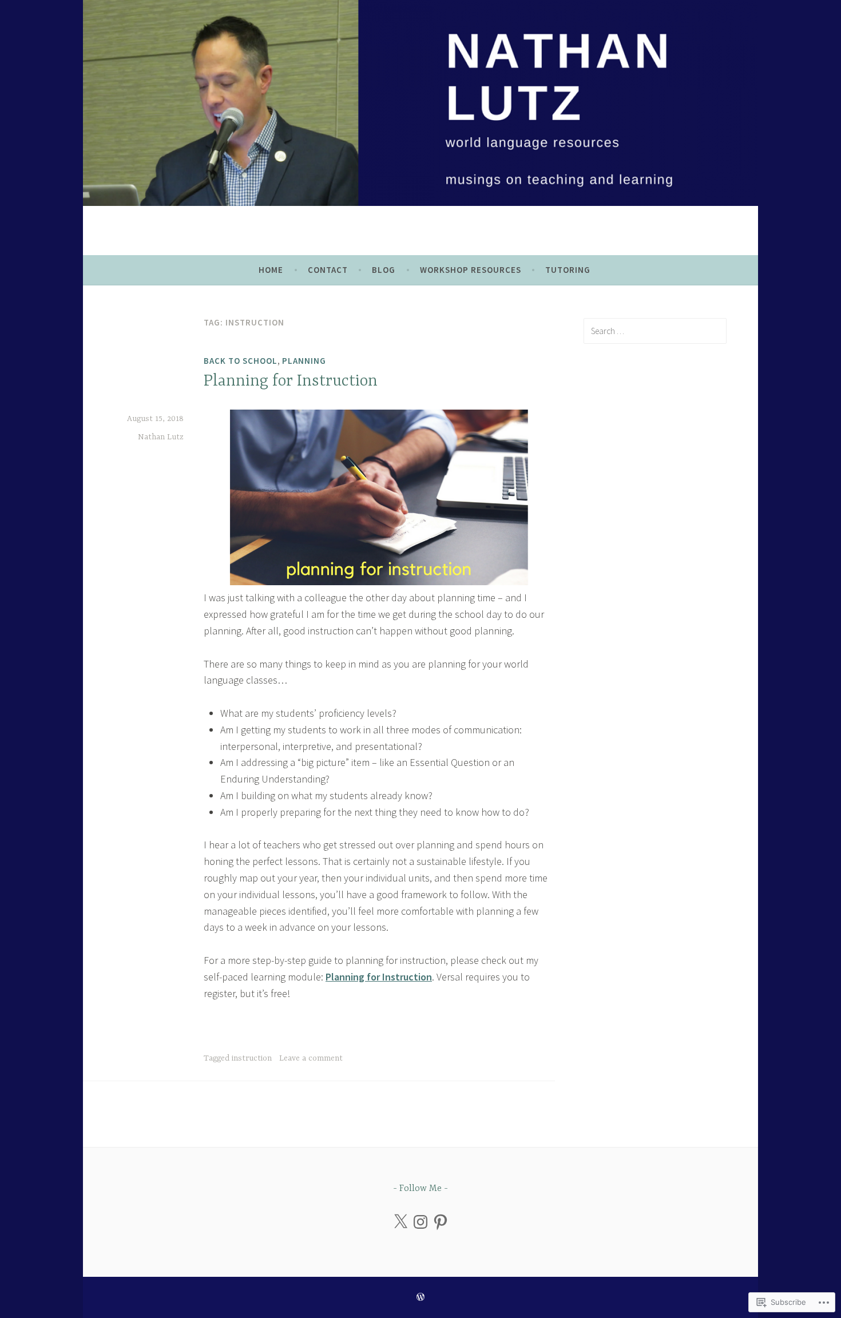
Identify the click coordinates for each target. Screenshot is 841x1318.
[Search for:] (655, 330)
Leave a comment (311, 1058)
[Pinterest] (440, 1222)
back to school (240, 360)
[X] (400, 1222)
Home (271, 269)
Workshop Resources (470, 269)
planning (304, 360)
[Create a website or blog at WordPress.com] (420, 1297)
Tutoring (567, 269)
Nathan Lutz (161, 437)
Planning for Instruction (291, 381)
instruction (252, 1058)
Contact (328, 269)
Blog (383, 269)
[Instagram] (420, 1222)
